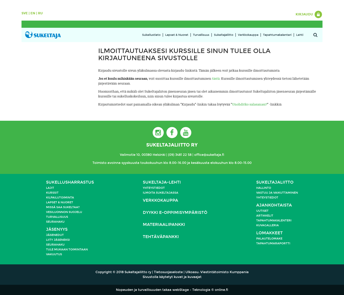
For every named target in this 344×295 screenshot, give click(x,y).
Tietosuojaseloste (168, 272)
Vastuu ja (264, 192)
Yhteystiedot (154, 188)
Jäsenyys (57, 229)
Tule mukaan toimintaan (67, 249)
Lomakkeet (269, 233)
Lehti (299, 35)
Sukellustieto (151, 35)
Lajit (50, 188)
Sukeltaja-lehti (162, 182)
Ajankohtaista (274, 205)
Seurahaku (55, 221)
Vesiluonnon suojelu (64, 212)
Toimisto (99, 163)
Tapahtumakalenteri (277, 35)
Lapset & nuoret (59, 202)
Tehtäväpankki (161, 236)
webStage (180, 290)
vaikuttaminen (285, 192)
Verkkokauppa (248, 35)
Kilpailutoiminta (60, 197)
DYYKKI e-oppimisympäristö (175, 212)
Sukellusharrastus (70, 182)
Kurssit (52, 192)
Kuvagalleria (267, 225)
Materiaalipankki (164, 224)
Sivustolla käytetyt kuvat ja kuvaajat (172, 277)
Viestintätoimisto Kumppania (224, 272)
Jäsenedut (55, 235)
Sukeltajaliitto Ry (172, 145)
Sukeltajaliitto (223, 35)
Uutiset (262, 210)
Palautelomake (269, 238)
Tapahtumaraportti (273, 243)
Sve (25, 13)
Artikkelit (264, 215)
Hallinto (263, 188)
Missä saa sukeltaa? (63, 207)
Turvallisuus (201, 35)
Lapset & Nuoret (176, 35)
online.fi (221, 290)
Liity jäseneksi (58, 239)
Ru (40, 13)
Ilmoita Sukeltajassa (160, 192)
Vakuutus (54, 254)
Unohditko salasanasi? (249, 104)
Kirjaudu (305, 14)
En (32, 13)
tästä (216, 78)
